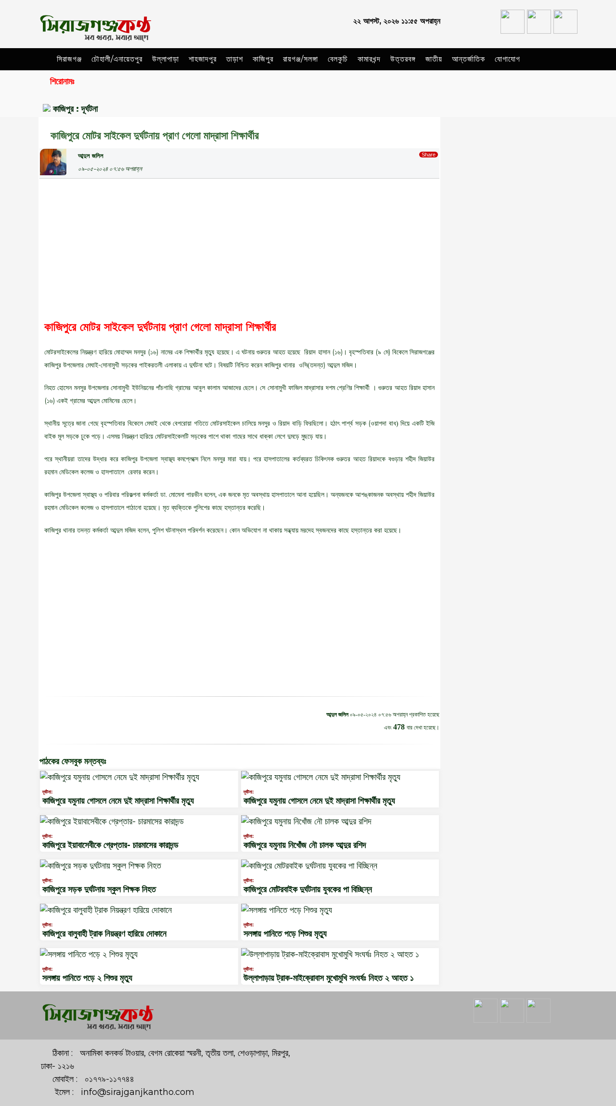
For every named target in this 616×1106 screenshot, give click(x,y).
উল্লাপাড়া (165, 59)
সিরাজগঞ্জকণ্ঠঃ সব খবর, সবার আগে (515, 133)
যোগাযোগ (507, 59)
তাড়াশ (234, 59)
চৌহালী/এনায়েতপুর (116, 59)
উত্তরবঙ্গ (403, 59)
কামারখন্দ (369, 59)
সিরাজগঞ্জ (69, 59)
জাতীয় (433, 59)
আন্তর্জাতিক (468, 59)
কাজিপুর (263, 59)
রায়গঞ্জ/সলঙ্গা (300, 59)
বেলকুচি (338, 59)
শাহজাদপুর (203, 59)
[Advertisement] (239, 246)
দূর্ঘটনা (89, 109)
